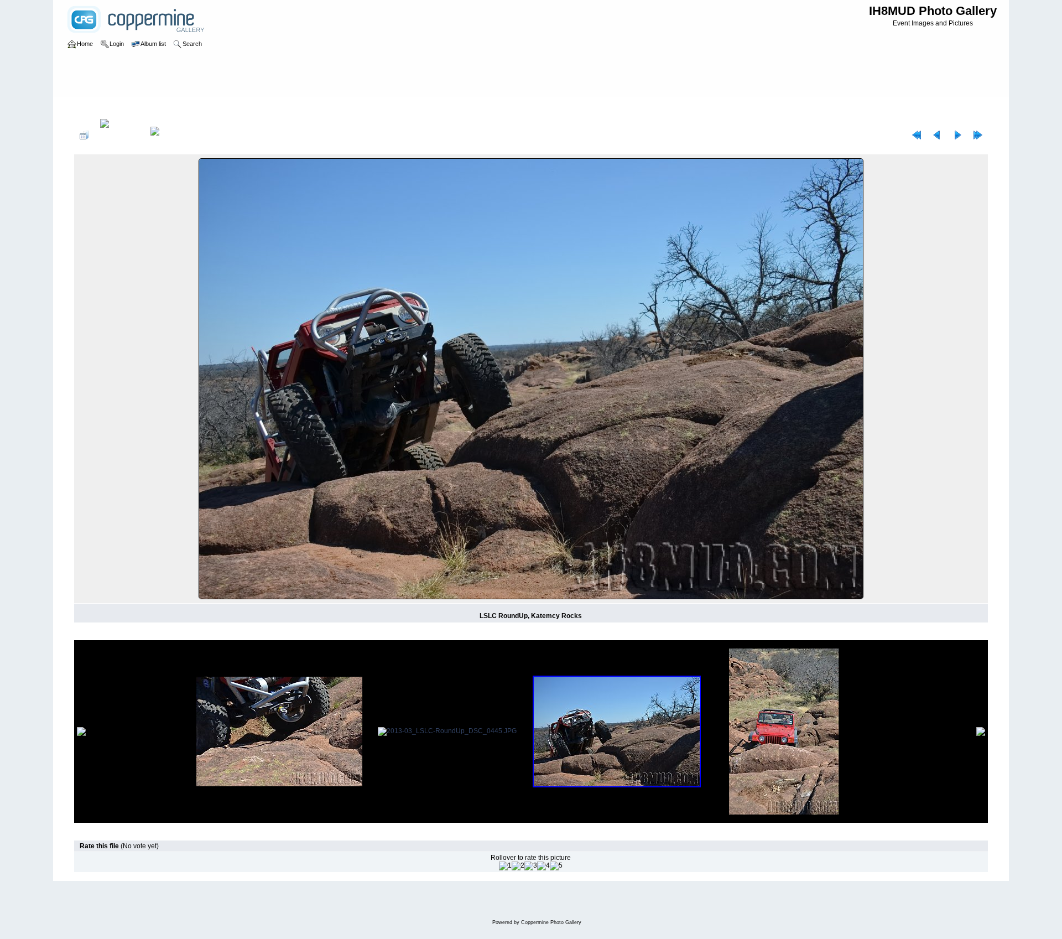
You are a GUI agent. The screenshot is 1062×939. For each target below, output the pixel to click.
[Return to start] (916, 135)
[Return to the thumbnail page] (84, 135)
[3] (530, 866)
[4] (543, 866)
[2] (518, 866)
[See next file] (957, 135)
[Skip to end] (978, 135)
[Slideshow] (166, 135)
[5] (556, 866)
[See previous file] (937, 135)
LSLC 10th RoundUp (164, 107)
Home (94, 107)
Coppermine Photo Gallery (551, 922)
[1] (505, 866)
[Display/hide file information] (119, 135)
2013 (118, 107)
